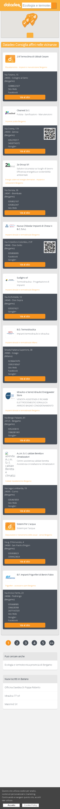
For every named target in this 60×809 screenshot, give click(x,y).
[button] (32, 22)
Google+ (12, 146)
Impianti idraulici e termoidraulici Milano (21, 342)
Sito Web (12, 89)
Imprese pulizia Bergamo (15, 121)
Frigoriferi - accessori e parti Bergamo (20, 585)
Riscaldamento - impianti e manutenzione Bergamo (26, 67)
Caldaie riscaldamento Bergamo (18, 481)
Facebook (13, 92)
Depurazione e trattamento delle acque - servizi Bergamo (28, 535)
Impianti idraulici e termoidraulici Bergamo (22, 234)
